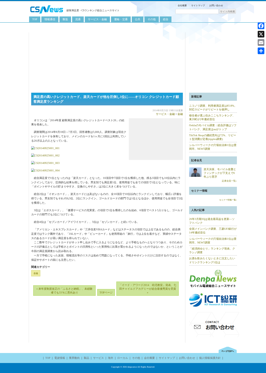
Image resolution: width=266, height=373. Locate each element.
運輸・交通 (121, 19)
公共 (137, 19)
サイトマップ (198, 5)
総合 (165, 19)
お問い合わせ (216, 5)
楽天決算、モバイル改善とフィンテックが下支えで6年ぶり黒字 (220, 173)
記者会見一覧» (229, 181)
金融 (180, 114)
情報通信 (49, 19)
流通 (78, 19)
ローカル (122, 357)
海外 (110, 357)
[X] (261, 34)
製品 (86, 357)
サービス (98, 357)
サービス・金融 (97, 19)
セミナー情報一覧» (228, 200)
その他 (152, 19)
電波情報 (59, 357)
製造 (65, 19)
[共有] (261, 51)
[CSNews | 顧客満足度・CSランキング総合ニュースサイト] (46, 14)
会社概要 (182, 5)
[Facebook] (261, 26)
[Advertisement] (133, 61)
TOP (34, 19)
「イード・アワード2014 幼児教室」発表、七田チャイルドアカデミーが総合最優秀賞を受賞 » (147, 288)
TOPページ (106, 292)
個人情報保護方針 (210, 357)
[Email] (261, 42)
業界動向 (74, 357)
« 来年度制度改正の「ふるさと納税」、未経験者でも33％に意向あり (64, 290)
